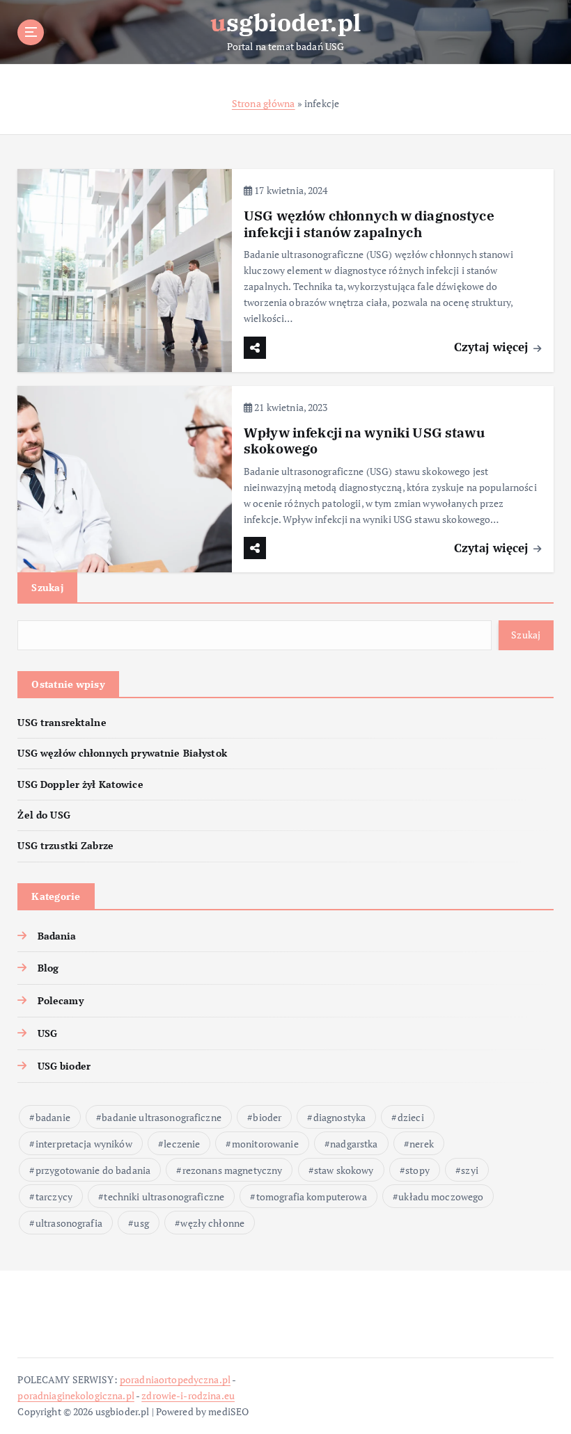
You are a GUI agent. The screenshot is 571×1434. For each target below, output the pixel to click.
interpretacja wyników (84, 1143)
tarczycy (54, 1196)
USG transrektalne (61, 722)
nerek (421, 1143)
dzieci (411, 1117)
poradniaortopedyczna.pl (175, 1379)
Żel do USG (43, 815)
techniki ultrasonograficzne (164, 1196)
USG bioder (64, 1066)
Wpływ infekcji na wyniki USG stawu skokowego (364, 440)
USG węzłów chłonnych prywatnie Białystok (121, 753)
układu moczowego (440, 1196)
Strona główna (263, 103)
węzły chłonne (212, 1223)
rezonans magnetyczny (232, 1170)
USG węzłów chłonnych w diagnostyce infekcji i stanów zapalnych (369, 223)
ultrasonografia (69, 1223)
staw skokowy (344, 1170)
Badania (57, 936)
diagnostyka (339, 1117)
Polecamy (60, 1000)
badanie (53, 1117)
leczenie (182, 1143)
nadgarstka (353, 1143)
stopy (417, 1170)
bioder (267, 1117)
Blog (48, 968)
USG (47, 1033)
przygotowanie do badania (93, 1170)
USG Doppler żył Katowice (80, 784)
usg (141, 1223)
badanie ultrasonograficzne (161, 1117)
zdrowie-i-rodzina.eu (188, 1395)
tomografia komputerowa (311, 1196)
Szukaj (47, 587)
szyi (469, 1170)
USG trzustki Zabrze (65, 845)
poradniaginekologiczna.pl (75, 1395)
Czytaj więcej (493, 347)
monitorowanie (265, 1143)
